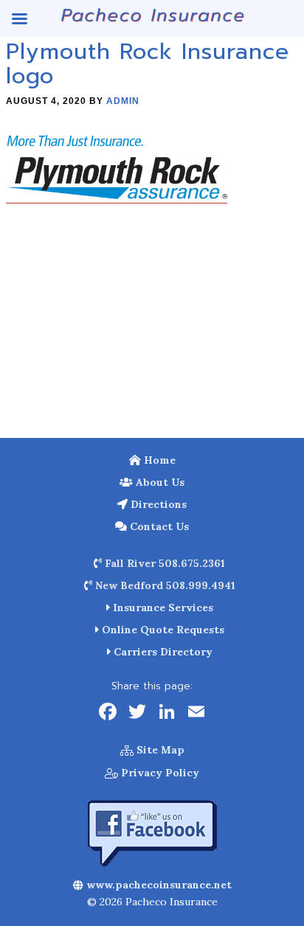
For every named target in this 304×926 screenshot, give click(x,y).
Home (158, 460)
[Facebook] (107, 713)
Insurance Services (161, 607)
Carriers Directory (162, 651)
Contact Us (158, 526)
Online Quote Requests (161, 629)
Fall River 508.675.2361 (163, 563)
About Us (158, 482)
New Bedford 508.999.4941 (163, 585)
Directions (157, 504)
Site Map (159, 749)
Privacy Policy (158, 772)
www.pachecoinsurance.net (157, 884)
